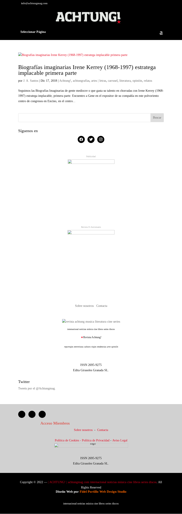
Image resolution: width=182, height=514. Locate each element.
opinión (137, 80)
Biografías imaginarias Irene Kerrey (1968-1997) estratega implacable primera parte (87, 70)
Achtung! (65, 80)
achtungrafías (81, 80)
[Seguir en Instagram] (42, 414)
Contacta (101, 306)
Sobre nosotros (85, 306)
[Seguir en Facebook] (21, 414)
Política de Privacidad (95, 440)
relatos (148, 80)
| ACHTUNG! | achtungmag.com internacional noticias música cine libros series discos (102, 482)
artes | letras (98, 80)
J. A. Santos (30, 80)
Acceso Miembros (55, 423)
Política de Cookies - (68, 440)
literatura (125, 80)
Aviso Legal (119, 440)
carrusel (113, 80)
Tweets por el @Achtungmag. (37, 388)
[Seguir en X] (32, 414)
